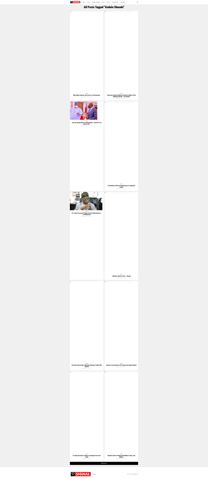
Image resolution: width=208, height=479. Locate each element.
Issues (103, 2)
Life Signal (122, 2)
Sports (88, 2)
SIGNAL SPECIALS (96, 2)
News (84, 2)
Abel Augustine (83, 96)
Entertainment (115, 2)
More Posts (104, 463)
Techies (108, 2)
